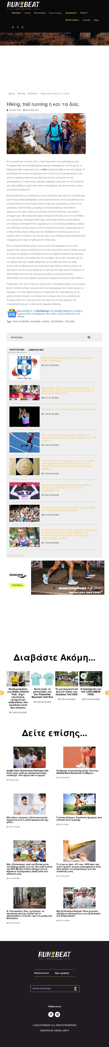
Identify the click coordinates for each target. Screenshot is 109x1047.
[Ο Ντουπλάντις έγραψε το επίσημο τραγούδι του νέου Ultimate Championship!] (24, 513)
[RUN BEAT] (23, 5)
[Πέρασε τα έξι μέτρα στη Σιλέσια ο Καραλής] (24, 417)
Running (21, 93)
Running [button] (16, 12)
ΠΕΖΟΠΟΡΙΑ (57, 321)
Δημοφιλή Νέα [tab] (36, 349)
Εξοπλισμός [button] (72, 19)
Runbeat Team (15, 110)
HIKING (46, 321)
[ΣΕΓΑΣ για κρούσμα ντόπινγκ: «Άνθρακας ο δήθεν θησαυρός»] (24, 367)
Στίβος (28, 12)
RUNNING (36, 321)
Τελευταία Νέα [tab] (16, 349)
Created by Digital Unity (54, 1030)
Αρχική (12, 93)
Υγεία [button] (83, 12)
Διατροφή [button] (71, 12)
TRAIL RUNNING (20, 321)
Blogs (96, 19)
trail (44, 169)
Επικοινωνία (41, 972)
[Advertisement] (54, 72)
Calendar (87, 19)
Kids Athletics (40, 12)
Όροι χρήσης (62, 972)
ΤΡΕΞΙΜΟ (70, 321)
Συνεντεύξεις (55, 12)
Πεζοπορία (33, 93)
